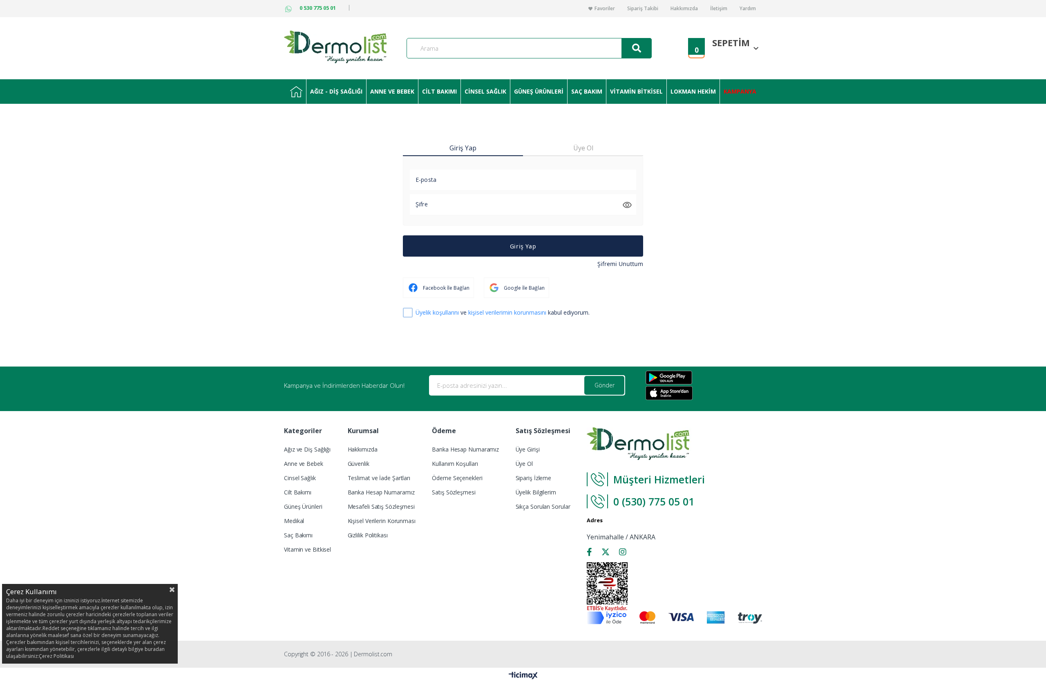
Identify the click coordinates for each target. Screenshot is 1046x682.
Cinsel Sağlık (300, 478)
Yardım (748, 8)
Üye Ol (524, 463)
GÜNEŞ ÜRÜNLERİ (538, 91)
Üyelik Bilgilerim (536, 492)
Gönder (605, 385)
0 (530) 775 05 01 (655, 501)
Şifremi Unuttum (620, 264)
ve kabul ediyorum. (503, 312)
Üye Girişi (528, 449)
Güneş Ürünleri (303, 506)
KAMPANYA (740, 91)
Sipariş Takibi (642, 8)
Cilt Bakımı (297, 492)
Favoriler (605, 8)
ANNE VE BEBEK (392, 91)
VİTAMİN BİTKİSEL (636, 91)
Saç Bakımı (298, 535)
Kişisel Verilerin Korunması (382, 521)
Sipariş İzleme (534, 478)
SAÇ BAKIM (586, 91)
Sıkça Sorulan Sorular (543, 506)
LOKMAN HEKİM (693, 91)
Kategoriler (296, 91)
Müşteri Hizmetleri (659, 479)
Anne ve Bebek (303, 463)
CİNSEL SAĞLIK (485, 91)
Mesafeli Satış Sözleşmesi (381, 506)
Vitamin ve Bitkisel (307, 549)
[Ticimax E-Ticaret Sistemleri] (523, 676)
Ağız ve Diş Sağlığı (307, 449)
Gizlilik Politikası (368, 535)
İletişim (718, 8)
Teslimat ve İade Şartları (379, 478)
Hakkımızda (684, 8)
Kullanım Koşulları (455, 463)
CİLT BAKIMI (439, 91)
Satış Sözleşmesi (453, 492)
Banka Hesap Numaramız (381, 492)
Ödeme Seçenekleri (457, 478)
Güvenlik (358, 463)
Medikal (294, 521)
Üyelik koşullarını (437, 312)
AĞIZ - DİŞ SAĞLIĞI (336, 91)
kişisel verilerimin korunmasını (507, 312)
